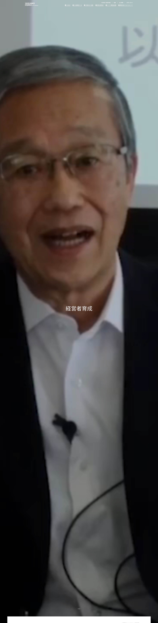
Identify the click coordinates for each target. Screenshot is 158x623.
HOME (68, 5)
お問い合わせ (129, 2)
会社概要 (121, 2)
